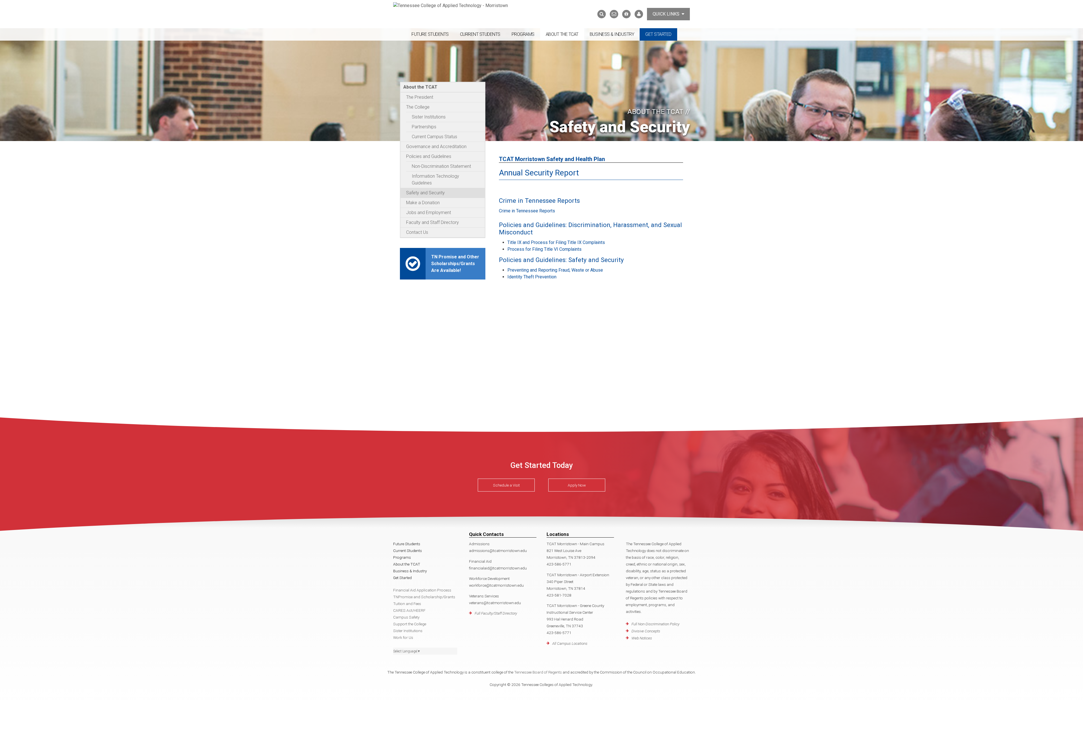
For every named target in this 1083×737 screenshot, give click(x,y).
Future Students (430, 34)
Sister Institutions (429, 117)
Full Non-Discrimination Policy (655, 624)
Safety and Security (425, 192)
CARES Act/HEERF (409, 610)
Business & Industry (612, 34)
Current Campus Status (434, 136)
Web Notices (641, 638)
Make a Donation (423, 202)
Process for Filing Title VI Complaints (544, 249)
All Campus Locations (569, 643)
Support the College (409, 624)
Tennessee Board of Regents (538, 672)
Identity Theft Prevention (531, 277)
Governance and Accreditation (436, 146)
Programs (523, 34)
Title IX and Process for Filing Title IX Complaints (556, 242)
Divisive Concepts (645, 631)
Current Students (480, 34)
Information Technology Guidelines (435, 179)
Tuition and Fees (407, 603)
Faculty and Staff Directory (432, 222)
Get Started (658, 34)
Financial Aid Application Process (422, 590)
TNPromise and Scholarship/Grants (424, 597)
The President (419, 97)
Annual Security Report (539, 172)
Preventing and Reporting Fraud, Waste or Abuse (555, 270)
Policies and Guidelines (428, 156)
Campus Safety (406, 617)
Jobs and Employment (428, 212)
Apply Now (577, 485)
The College (418, 107)
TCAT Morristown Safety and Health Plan (552, 159)
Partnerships (424, 126)
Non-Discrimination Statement (441, 166)
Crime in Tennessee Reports (527, 211)
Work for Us (403, 637)
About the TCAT (562, 34)
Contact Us (417, 232)
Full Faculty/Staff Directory (496, 613)
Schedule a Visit (506, 485)
